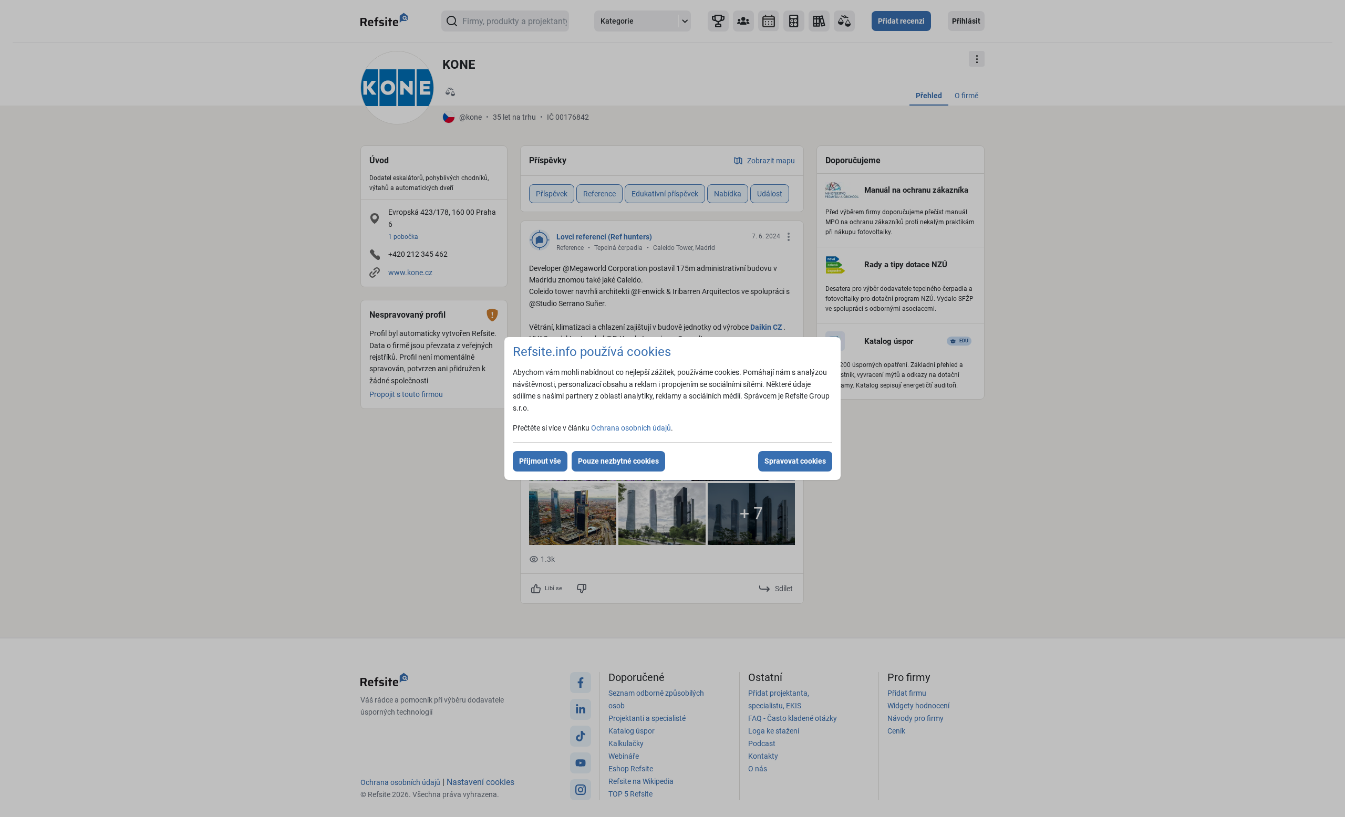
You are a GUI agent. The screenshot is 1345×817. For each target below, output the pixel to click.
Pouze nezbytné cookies (618, 461)
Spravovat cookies (795, 461)
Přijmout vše (540, 461)
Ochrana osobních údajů (631, 428)
